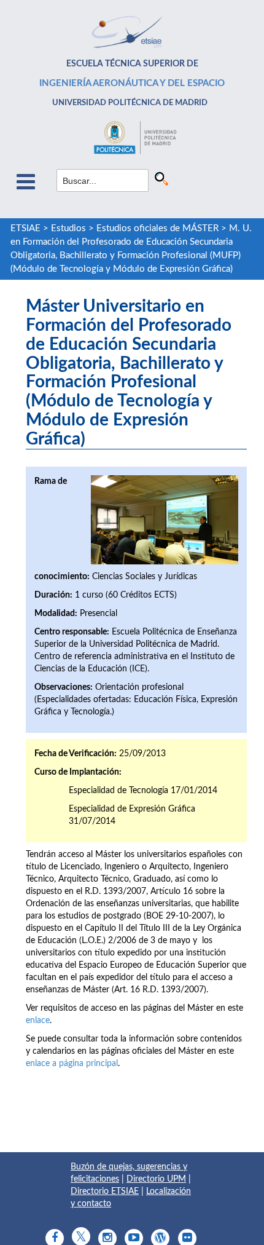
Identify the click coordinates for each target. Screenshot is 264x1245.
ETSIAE (25, 228)
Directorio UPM (156, 1179)
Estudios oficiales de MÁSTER (157, 228)
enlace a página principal (72, 1063)
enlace (38, 1020)
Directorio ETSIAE (105, 1191)
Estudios (68, 228)
